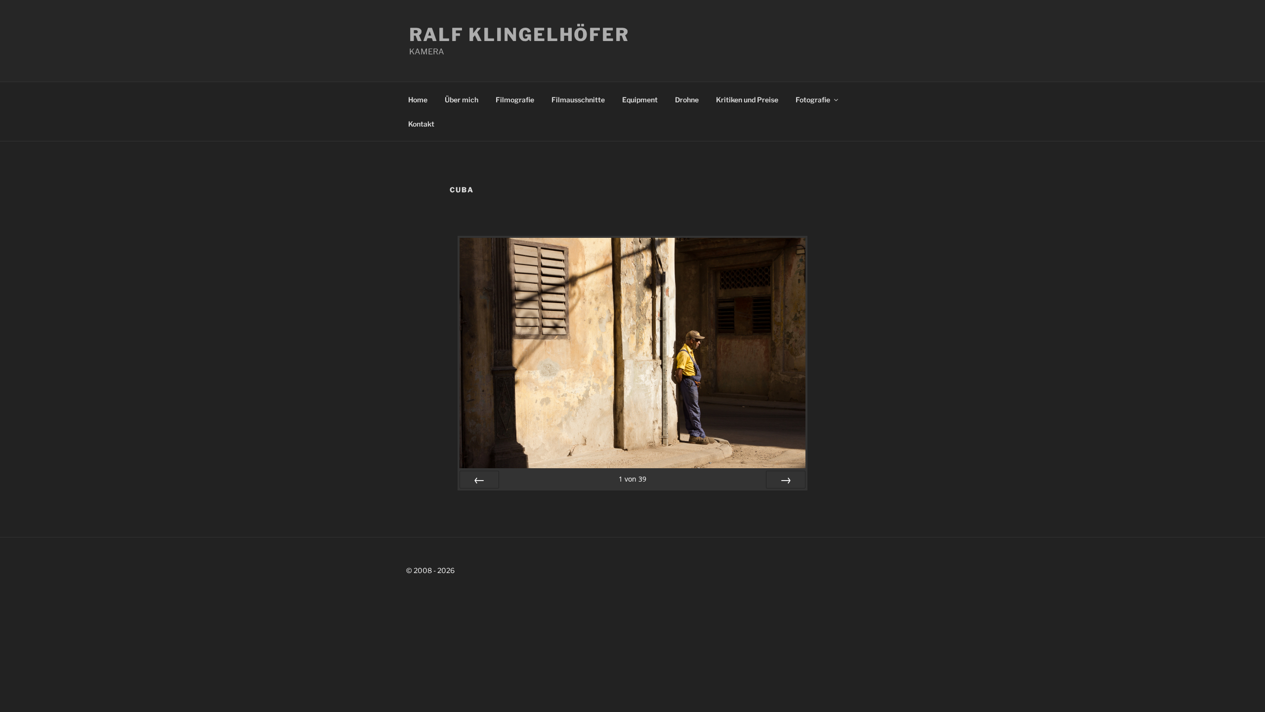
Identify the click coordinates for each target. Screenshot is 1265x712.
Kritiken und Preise (747, 99)
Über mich (461, 99)
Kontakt (421, 124)
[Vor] (785, 480)
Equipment (640, 99)
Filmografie (515, 99)
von (632, 479)
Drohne (687, 99)
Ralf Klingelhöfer (519, 34)
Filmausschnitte (578, 99)
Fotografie (813, 99)
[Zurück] (479, 480)
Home (417, 99)
